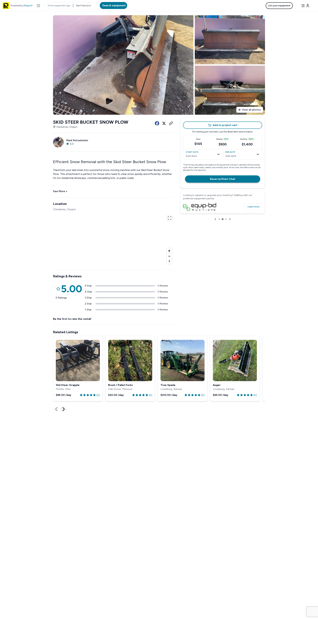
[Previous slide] (215, 219)
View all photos (251, 109)
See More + (60, 191)
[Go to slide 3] (226, 219)
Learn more (253, 206)
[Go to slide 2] (223, 219)
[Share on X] (164, 123)
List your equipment (279, 5)
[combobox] (76, 5)
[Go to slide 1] (219, 219)
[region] (113, 239)
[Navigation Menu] (305, 5)
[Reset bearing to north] (169, 261)
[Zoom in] (169, 250)
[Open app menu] (38, 5)
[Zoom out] (169, 256)
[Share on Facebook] (157, 123)
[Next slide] (230, 219)
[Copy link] (171, 123)
